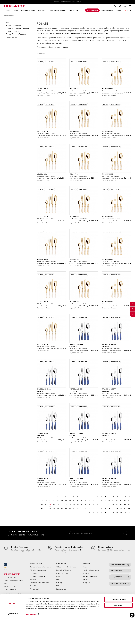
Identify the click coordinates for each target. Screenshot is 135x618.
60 (97, 504)
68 (129, 504)
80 (85, 508)
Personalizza (117, 605)
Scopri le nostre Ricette (118, 564)
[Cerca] (115, 6)
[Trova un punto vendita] (132, 309)
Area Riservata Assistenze (118, 583)
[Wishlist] (125, 6)
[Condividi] (132, 314)
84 (101, 508)
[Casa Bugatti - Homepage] (14, 6)
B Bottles (42, 10)
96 (105, 512)
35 (89, 500)
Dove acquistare (107, 10)
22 (129, 496)
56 (81, 504)
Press (58, 580)
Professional (93, 10)
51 (62, 504)
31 (74, 500)
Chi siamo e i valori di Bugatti (66, 567)
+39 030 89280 (10, 586)
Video (58, 586)
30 (70, 500)
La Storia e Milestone (63, 570)
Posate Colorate (12, 31)
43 (121, 500)
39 (105, 500)
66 (121, 504)
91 (129, 508)
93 (93, 512)
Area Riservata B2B (116, 570)
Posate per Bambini (13, 37)
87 (113, 508)
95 (101, 512)
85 (105, 508)
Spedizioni (33, 573)
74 (62, 508)
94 (97, 512)
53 (70, 504)
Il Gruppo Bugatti (62, 573)
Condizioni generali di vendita (40, 567)
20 (121, 496)
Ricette (118, 10)
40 (109, 500)
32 (77, 500)
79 (81, 508)
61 (101, 504)
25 (50, 500)
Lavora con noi (61, 589)
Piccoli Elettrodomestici (24, 10)
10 (81, 496)
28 (62, 500)
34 (85, 500)
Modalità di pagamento (38, 570)
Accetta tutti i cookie (118, 599)
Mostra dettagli (31, 614)
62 (105, 504)
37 (97, 500)
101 (125, 512)
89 (121, 508)
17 (109, 496)
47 (46, 504)
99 (117, 512)
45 (129, 500)
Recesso (33, 580)
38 (101, 500)
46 (42, 504)
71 (50, 508)
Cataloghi (59, 583)
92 (89, 512)
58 (89, 504)
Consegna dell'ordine (37, 576)
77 (74, 508)
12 (89, 496)
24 (46, 500)
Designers (86, 583)
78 (77, 508)
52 (66, 504)
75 (66, 508)
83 (97, 508)
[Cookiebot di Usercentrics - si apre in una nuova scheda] (12, 614)
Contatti (33, 586)
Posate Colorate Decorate (16, 34)
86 (109, 508)
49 (54, 504)
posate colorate (99, 38)
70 (46, 508)
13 (93, 496)
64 (113, 504)
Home (6, 15)
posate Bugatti (62, 47)
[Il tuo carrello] (130, 6)
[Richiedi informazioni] (132, 304)
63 (109, 504)
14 (97, 496)
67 (125, 504)
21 (125, 496)
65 (117, 504)
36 (93, 500)
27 (58, 500)
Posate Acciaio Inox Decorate (17, 28)
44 (125, 500)
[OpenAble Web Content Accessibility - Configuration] (132, 615)
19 (117, 496)
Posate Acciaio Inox (14, 25)
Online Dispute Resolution (39, 583)
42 (117, 500)
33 (81, 500)
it (127, 10)
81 (89, 508)
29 (66, 500)
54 (74, 504)
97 (109, 512)
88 (117, 508)
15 (101, 496)
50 (58, 504)
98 (113, 512)
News (58, 576)
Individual (73, 10)
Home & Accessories (57, 10)
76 (70, 508)
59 (93, 504)
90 (125, 508)
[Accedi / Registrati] (120, 6)
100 (121, 512)
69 (42, 508)
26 (54, 500)
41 (113, 500)
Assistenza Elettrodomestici (119, 577)
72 (54, 508)
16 (105, 496)
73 (58, 508)
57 (85, 504)
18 (113, 496)
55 (77, 504)
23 (42, 500)
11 (85, 496)
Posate (7, 10)
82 (93, 508)
